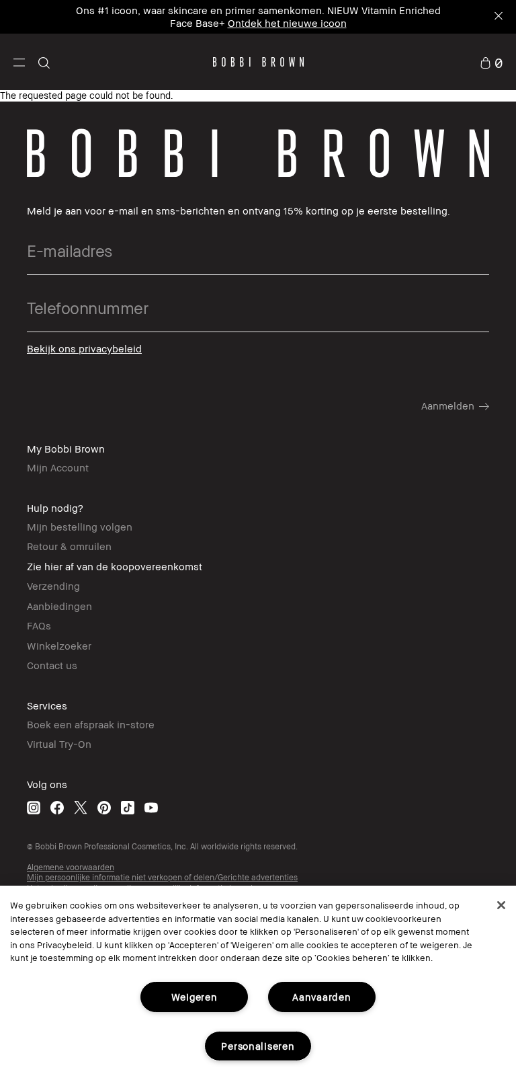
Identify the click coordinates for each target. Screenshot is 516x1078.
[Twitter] (80, 807)
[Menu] (19, 61)
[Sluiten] (501, 905)
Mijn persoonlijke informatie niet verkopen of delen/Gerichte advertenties (162, 877)
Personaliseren (257, 1046)
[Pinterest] (104, 807)
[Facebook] (57, 807)
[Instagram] (33, 807)
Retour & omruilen (69, 546)
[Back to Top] (474, 823)
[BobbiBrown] (258, 62)
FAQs (39, 625)
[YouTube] (151, 807)
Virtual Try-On (59, 744)
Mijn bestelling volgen (79, 527)
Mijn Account (58, 467)
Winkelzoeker (59, 646)
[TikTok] (127, 807)
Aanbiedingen (59, 606)
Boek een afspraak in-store (91, 724)
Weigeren (194, 997)
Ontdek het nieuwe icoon (287, 23)
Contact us (52, 665)
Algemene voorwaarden (70, 867)
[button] (19, 62)
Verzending (53, 586)
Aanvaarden (321, 997)
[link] (491, 62)
